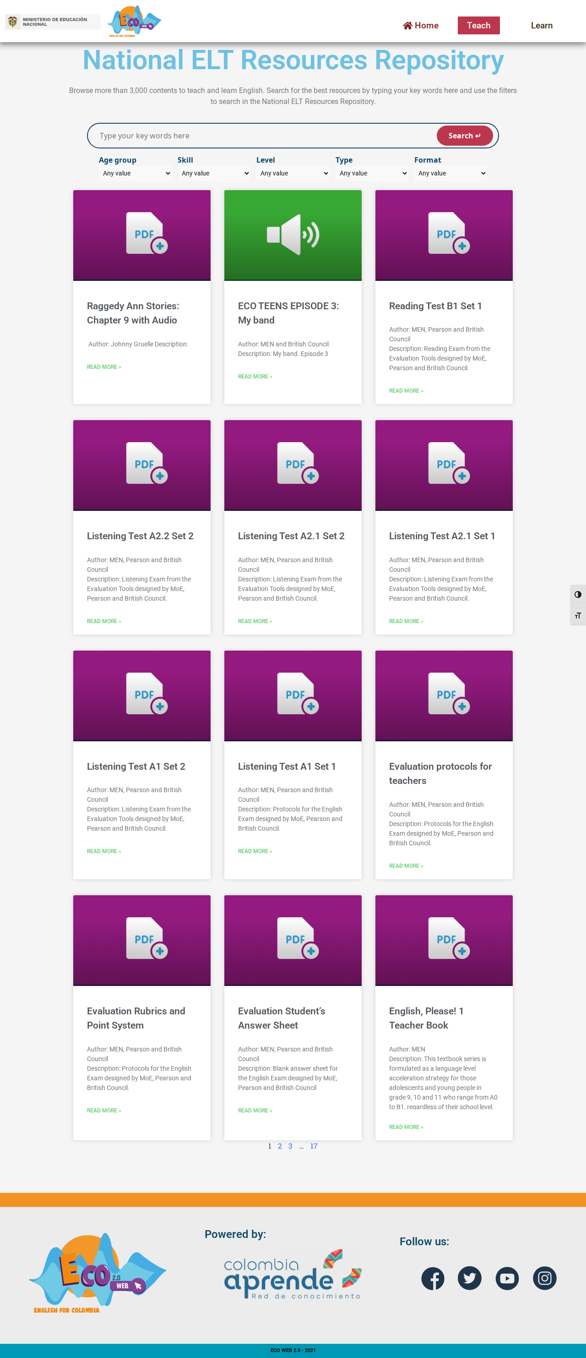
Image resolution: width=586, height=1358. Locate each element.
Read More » (104, 367)
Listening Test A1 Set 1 (287, 766)
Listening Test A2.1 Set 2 (291, 536)
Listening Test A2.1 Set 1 (442, 536)
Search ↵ (465, 136)
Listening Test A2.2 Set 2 (140, 536)
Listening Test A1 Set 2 (136, 766)
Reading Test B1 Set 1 (436, 306)
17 (314, 1145)
